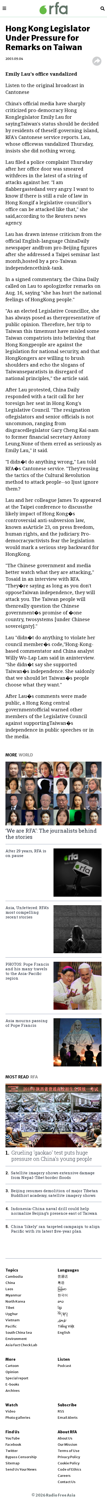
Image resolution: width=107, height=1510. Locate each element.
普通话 (63, 1276)
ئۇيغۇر (62, 1320)
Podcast (64, 1366)
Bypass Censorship (21, 1457)
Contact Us (67, 1482)
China (10, 1283)
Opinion (11, 1372)
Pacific (11, 1326)
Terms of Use (68, 1451)
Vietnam (12, 1320)
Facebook (13, 1444)
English (64, 1332)
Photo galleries (17, 1417)
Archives (12, 1390)
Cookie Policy (68, 1463)
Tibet (9, 1307)
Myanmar (13, 1295)
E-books (12, 1384)
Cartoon (12, 1366)
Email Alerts (68, 1417)
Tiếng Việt (66, 1326)
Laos (9, 1289)
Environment (16, 1339)
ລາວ (61, 1301)
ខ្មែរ (60, 1307)
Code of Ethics (69, 1469)
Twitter (11, 1451)
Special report (16, 1378)
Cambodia (14, 1276)
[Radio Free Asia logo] (53, 8)
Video (10, 1411)
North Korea (15, 1301)
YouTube (12, 1438)
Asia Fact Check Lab (21, 1345)
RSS (61, 1411)
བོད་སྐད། (63, 1314)
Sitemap (12, 1463)
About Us (65, 1438)
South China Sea (18, 1332)
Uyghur (11, 1314)
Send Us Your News (21, 1469)
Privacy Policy (69, 1457)
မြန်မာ (62, 1289)
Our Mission (67, 1444)
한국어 (63, 1295)
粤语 (61, 1283)
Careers (64, 1475)
